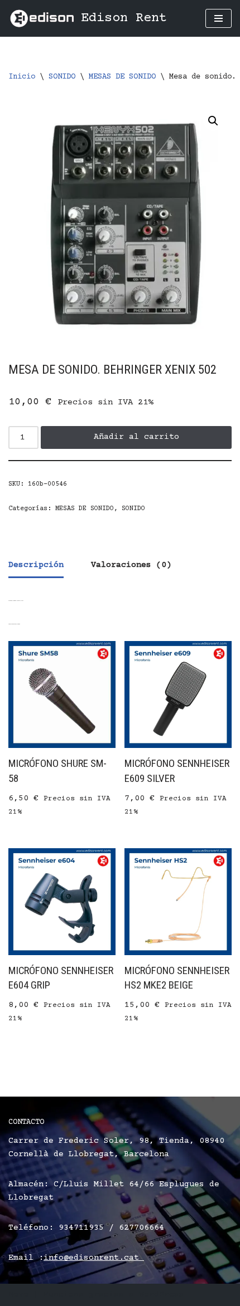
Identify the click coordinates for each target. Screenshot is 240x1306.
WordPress (161, 1294)
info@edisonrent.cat (94, 1258)
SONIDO (62, 76)
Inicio (21, 76)
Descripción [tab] (36, 565)
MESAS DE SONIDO (122, 76)
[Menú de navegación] (218, 18)
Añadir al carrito (136, 437)
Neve (18, 1294)
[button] (213, 121)
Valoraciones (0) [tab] (131, 565)
